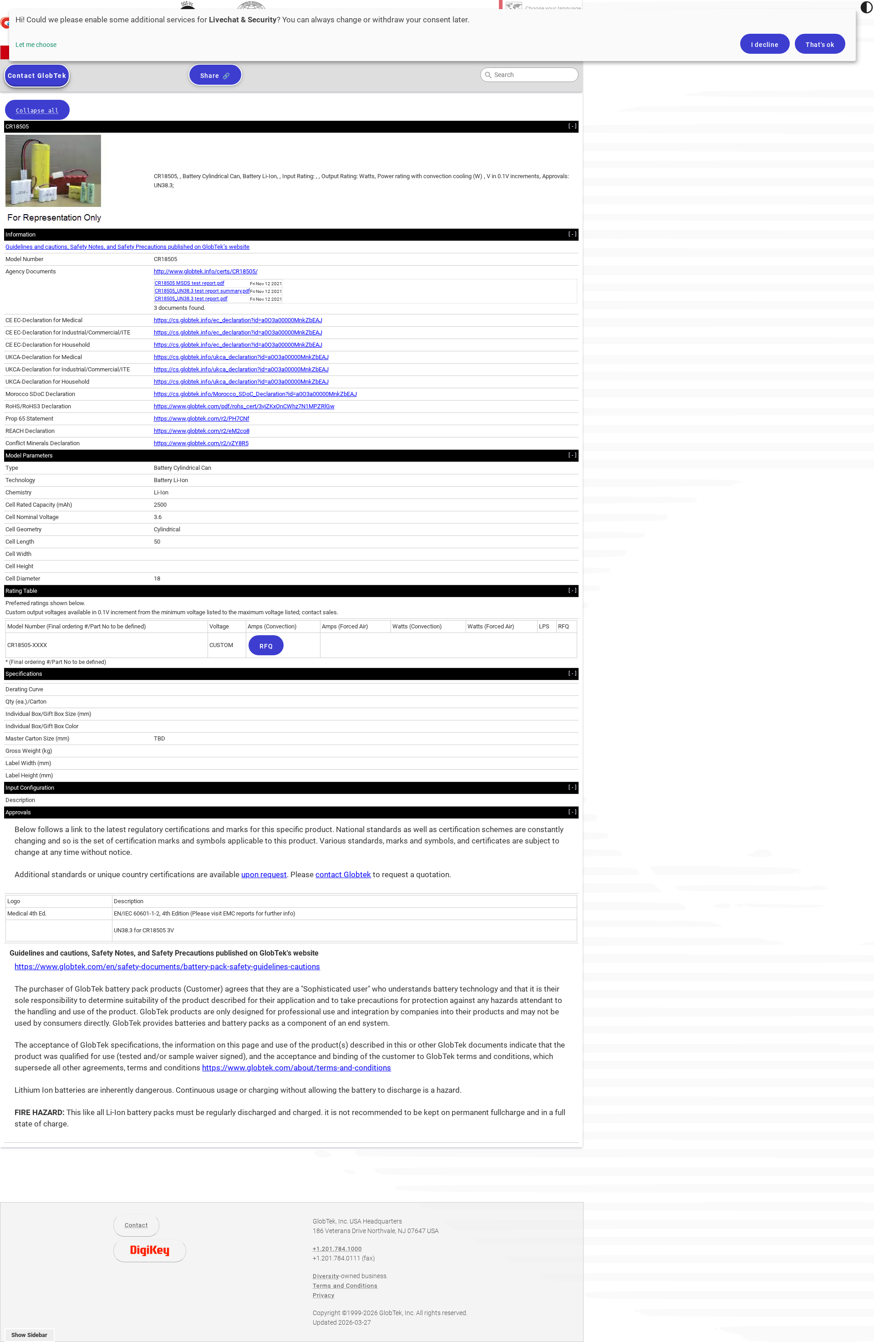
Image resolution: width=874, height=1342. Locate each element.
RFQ (266, 646)
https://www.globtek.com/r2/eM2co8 (201, 430)
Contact (136, 1225)
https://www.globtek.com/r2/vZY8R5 (201, 443)
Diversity (326, 1276)
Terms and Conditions (345, 1285)
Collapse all (37, 111)
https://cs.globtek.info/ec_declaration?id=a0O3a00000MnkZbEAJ (238, 320)
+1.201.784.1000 (337, 1248)
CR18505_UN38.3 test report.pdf (191, 299)
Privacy (324, 1295)
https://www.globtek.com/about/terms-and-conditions (296, 1068)
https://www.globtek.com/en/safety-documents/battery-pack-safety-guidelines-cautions (167, 966)
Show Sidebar (29, 1335)
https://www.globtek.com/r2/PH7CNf (201, 418)
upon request (264, 874)
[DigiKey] (149, 1250)
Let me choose (35, 44)
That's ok (820, 44)
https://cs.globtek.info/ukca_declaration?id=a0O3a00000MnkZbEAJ (241, 357)
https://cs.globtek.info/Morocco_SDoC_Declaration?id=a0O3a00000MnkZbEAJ (255, 394)
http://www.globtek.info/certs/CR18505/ (206, 271)
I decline (765, 44)
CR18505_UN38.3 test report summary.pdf (202, 291)
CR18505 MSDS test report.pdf (189, 283)
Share (209, 75)
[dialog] (432, 35)
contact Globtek (343, 874)
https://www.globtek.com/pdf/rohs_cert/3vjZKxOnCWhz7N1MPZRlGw (244, 406)
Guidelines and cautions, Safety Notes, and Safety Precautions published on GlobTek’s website (127, 246)
